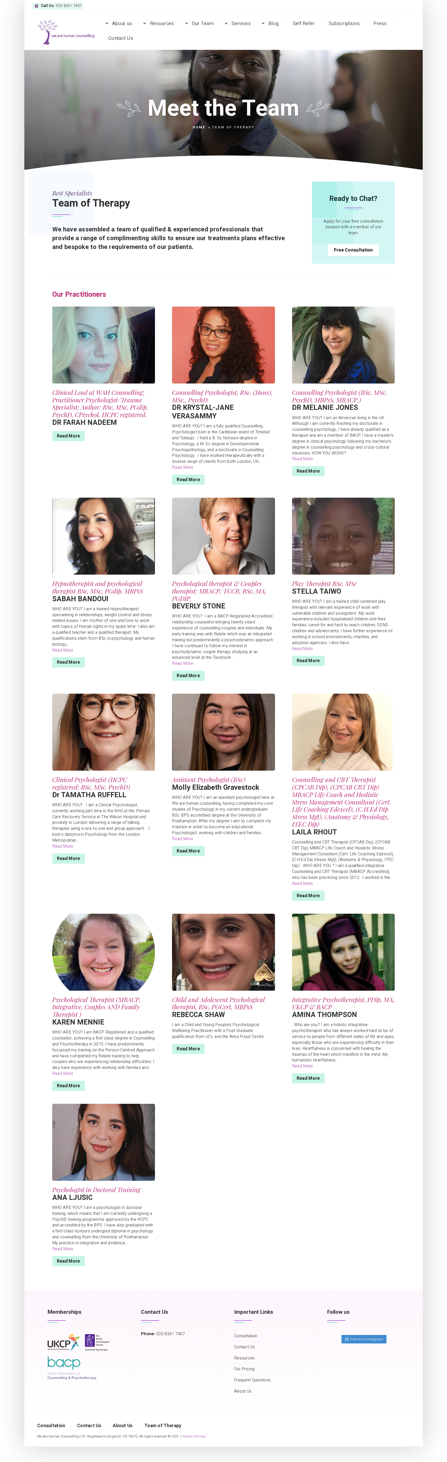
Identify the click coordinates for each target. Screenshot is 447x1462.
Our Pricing (244, 1369)
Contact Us (120, 38)
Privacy (200, 1436)
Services (241, 23)
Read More (68, 436)
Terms (187, 1436)
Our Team (203, 23)
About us (122, 23)
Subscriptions (344, 23)
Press (380, 23)
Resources (162, 23)
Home (199, 127)
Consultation (245, 1336)
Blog (274, 23)
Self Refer (304, 23)
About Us (242, 1391)
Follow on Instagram (366, 1339)
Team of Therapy (163, 1425)
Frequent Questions (252, 1380)
